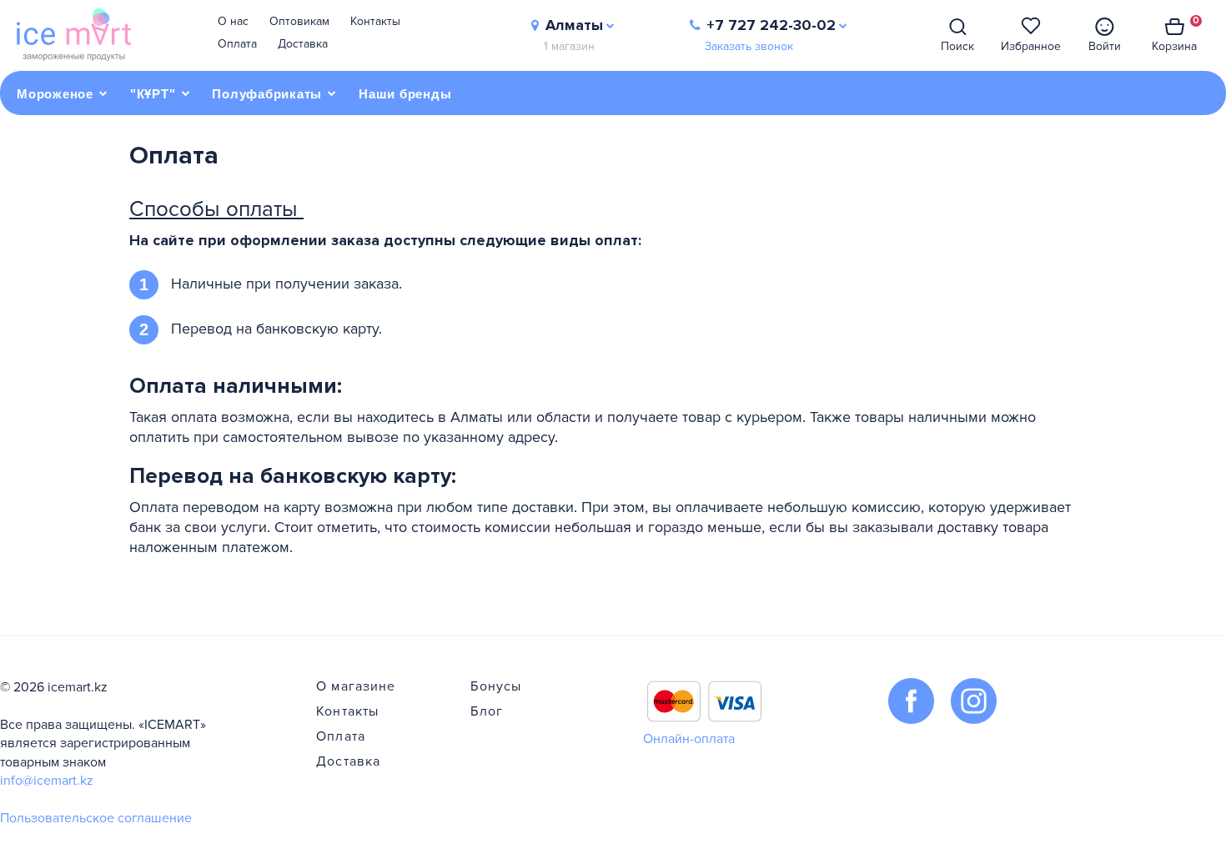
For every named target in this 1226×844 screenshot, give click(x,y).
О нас (233, 21)
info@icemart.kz (46, 780)
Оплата (237, 44)
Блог (486, 711)
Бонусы (495, 686)
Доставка (303, 44)
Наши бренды (405, 94)
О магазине (355, 686)
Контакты (375, 21)
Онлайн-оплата (689, 739)
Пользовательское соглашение (96, 818)
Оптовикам (299, 21)
